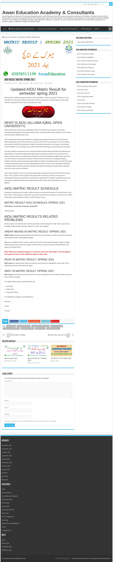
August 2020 (5, 469)
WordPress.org (6, 550)
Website (6, 414)
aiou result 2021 (57, 326)
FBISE (96, 29)
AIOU (3, 489)
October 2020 (6, 466)
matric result (40, 328)
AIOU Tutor (5, 513)
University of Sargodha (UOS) (46, 29)
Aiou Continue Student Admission (87, 61)
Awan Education (85, 558)
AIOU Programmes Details (85, 54)
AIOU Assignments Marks (85, 96)
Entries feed (5, 543)
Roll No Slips (10, 289)
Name (6, 400)
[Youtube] (95, 4)
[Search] (110, 4)
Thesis (4, 527)
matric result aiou (53, 328)
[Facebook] (86, 4)
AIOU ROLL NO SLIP (83, 93)
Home (4, 28)
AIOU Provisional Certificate (86, 103)
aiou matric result (24, 326)
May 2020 (5, 480)
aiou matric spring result (41, 326)
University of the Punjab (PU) (68, 29)
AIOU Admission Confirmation (86, 64)
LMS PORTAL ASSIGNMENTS (10, 523)
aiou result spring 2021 (11, 328)
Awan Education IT (105, 558)
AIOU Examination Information (87, 86)
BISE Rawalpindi (86, 29)
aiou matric (11, 326)
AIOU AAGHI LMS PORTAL (85, 42)
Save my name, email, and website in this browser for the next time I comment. (31, 421)
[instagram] (97, 4)
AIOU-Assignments (8, 516)
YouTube (7, 311)
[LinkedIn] (93, 4)
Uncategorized (6, 530)
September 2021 (7, 456)
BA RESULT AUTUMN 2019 (61, 358)
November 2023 (7, 445)
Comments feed (7, 547)
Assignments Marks (12, 292)
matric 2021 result (27, 328)
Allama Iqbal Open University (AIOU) (22, 29)
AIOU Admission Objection (85, 67)
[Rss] (85, 4)
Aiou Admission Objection (10, 496)
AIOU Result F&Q (10, 358)
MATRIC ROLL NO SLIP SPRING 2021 (59, 335)
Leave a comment (38, 83)
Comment (8, 381)
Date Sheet (9, 286)
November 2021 (7, 449)
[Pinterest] (91, 4)
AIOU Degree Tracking (84, 107)
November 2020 (7, 462)
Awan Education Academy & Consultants (48, 12)
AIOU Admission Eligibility (85, 57)
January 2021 (6, 459)
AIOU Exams (6, 503)
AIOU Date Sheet (82, 90)
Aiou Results (12, 37)
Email (6, 407)
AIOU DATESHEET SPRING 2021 (16, 335)
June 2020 (5, 476)
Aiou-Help (5, 520)
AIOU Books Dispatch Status (86, 71)
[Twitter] (89, 4)
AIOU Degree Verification (85, 110)
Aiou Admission (6, 492)
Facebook (7, 301)
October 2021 (6, 452)
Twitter (6, 306)
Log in (4, 540)
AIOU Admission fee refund (86, 74)
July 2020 (4, 473)
